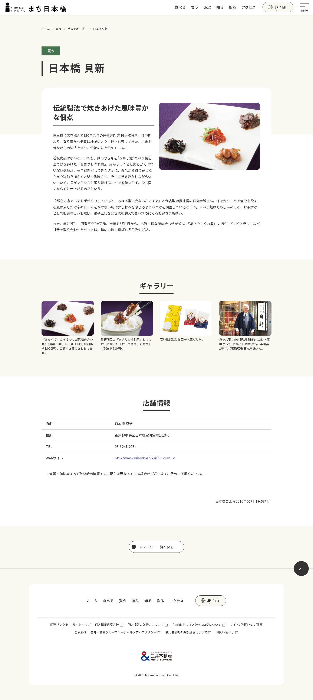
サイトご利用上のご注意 (246, 624)
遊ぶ (207, 7)
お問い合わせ (225, 632)
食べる (180, 7)
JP (276, 7)
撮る (232, 7)
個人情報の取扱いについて (146, 624)
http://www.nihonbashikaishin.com (142, 457)
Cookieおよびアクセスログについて (196, 624)
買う (194, 7)
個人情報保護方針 (107, 624)
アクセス (248, 7)
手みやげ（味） (77, 29)
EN (284, 7)
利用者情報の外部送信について (186, 632)
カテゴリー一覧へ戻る (156, 546)
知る (220, 7)
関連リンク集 (59, 624)
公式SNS (80, 632)
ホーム (46, 29)
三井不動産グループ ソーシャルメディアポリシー (123, 632)
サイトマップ (81, 624)
